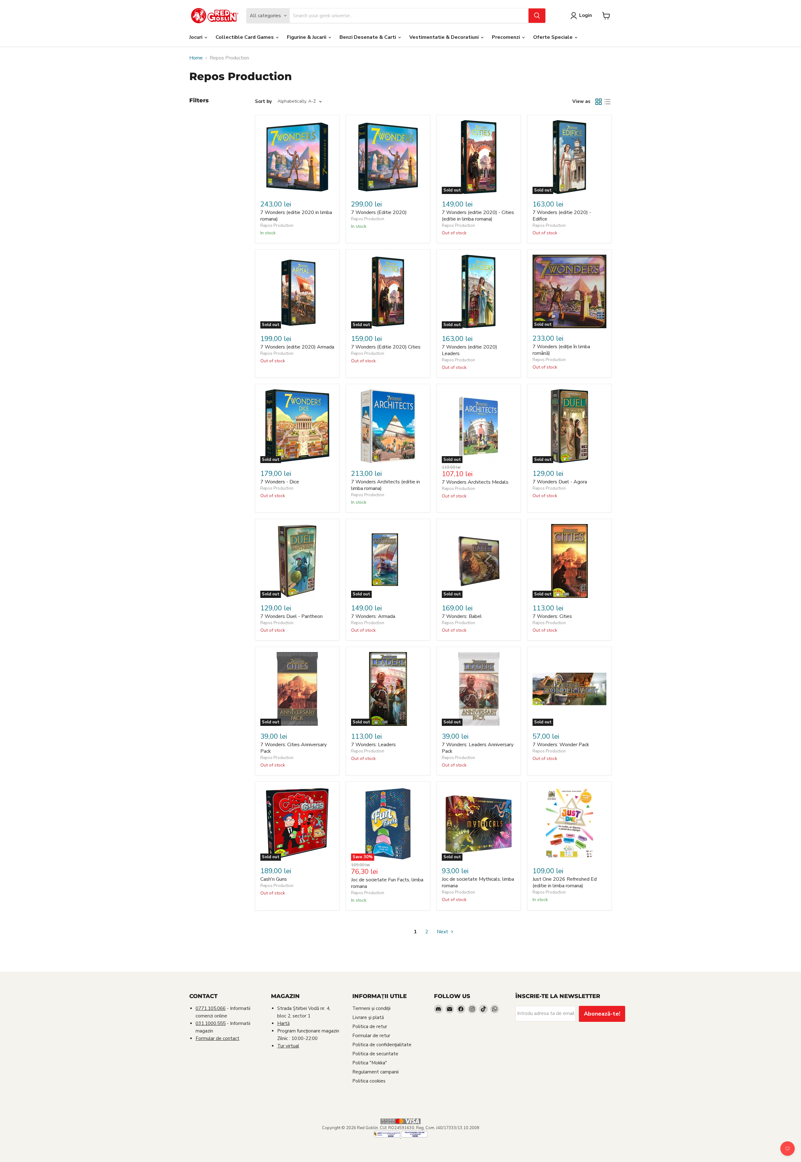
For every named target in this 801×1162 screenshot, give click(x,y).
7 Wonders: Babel (462, 616)
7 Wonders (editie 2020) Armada (297, 347)
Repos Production (276, 225)
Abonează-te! (602, 1013)
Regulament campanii (375, 1072)
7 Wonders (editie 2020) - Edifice (562, 215)
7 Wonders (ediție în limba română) (561, 350)
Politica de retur (369, 1026)
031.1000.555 (211, 1023)
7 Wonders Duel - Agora (560, 481)
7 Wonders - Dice (279, 481)
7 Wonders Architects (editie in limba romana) (385, 485)
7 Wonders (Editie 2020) (379, 212)
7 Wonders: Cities (552, 616)
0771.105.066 (211, 1008)
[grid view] (598, 101)
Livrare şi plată (368, 1017)
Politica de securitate (375, 1054)
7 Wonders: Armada (373, 616)
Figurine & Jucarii (307, 37)
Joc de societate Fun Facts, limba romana (387, 883)
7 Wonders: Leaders (373, 744)
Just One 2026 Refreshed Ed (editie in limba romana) (565, 882)
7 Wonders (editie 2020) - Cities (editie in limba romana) (478, 215)
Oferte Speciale (553, 37)
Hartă (283, 1023)
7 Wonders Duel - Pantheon (291, 616)
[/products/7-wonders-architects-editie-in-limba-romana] (388, 426)
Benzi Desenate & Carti (368, 37)
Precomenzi (506, 37)
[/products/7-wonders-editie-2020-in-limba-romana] (297, 157)
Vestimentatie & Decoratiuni (444, 37)
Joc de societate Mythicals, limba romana (478, 882)
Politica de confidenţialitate (381, 1045)
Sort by (263, 101)
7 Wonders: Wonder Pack (561, 744)
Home (196, 58)
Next (443, 931)
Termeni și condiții (371, 1008)
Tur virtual (288, 1046)
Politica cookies (368, 1081)
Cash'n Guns (273, 879)
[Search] (536, 15)
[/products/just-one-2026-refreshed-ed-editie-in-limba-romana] (569, 824)
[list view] (607, 101)
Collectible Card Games (245, 37)
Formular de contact (217, 1038)
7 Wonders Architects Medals (475, 482)
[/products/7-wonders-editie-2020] (388, 157)
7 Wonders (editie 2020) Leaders (469, 350)
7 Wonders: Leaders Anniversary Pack (477, 748)
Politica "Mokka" (369, 1063)
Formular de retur (371, 1035)
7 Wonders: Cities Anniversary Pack (293, 748)
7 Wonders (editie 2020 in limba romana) (296, 215)
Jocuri (196, 37)
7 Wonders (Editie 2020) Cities (386, 347)
